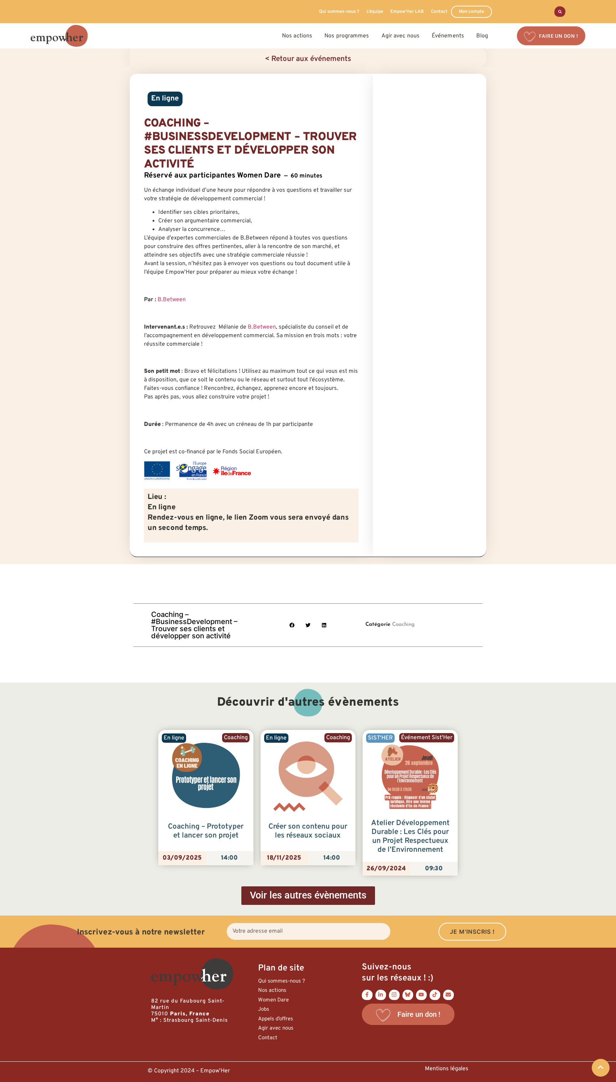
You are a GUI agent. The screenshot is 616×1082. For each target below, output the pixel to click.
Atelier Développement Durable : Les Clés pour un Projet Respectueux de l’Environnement (410, 837)
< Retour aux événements (308, 59)
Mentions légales (446, 1068)
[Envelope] (448, 994)
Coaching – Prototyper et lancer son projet (205, 831)
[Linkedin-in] (380, 994)
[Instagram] (394, 994)
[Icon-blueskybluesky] (407, 994)
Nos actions (272, 990)
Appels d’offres (275, 1019)
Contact (439, 12)
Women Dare (273, 1000)
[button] (292, 625)
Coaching (403, 624)
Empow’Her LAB (407, 12)
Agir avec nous (275, 1028)
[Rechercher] (560, 11)
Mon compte (471, 12)
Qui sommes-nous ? (339, 12)
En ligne (165, 98)
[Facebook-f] (367, 994)
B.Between (172, 299)
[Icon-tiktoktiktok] (435, 994)
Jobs (263, 1009)
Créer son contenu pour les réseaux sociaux (307, 831)
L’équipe (374, 12)
